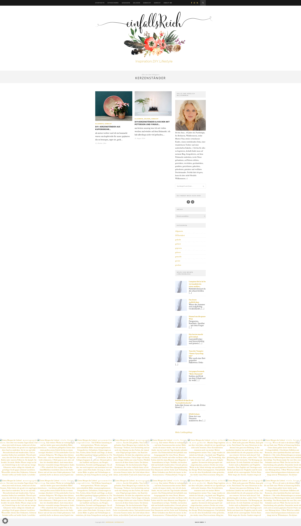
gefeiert (178, 244)
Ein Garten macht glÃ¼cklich (196, 335)
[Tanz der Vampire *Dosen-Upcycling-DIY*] (181, 361)
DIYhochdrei (113, 3)
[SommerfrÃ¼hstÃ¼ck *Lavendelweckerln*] (181, 398)
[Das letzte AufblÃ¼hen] (181, 310)
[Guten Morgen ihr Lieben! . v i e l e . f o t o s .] (56, 458)
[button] (5, 521)
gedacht (178, 239)
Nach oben (199, 522)
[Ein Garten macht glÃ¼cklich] (181, 345)
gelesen (136, 3)
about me (168, 3)
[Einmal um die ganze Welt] (181, 327)
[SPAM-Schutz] (181, 424)
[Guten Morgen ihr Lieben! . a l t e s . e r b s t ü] (207, 458)
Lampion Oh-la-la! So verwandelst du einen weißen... (197, 284)
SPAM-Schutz (194, 414)
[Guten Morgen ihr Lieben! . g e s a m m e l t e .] (94, 458)
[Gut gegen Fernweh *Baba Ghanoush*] (181, 382)
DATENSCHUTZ (119, 522)
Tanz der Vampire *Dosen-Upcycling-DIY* (196, 353)
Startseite (100, 3)
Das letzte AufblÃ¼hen (194, 301)
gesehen (178, 265)
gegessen (126, 3)
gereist (157, 3)
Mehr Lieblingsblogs (183, 432)
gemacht (147, 3)
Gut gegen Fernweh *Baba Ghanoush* (196, 372)
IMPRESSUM (109, 522)
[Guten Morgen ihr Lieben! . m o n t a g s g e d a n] (19, 458)
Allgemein (99, 124)
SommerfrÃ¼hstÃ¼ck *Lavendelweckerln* (184, 401)
